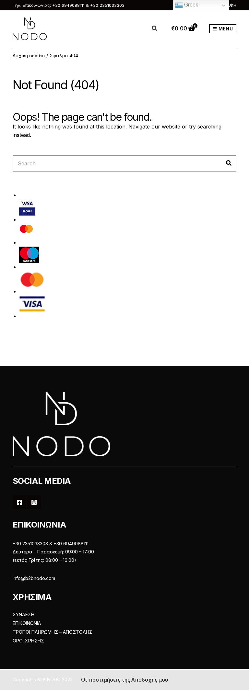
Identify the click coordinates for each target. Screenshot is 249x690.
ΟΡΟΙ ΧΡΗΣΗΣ (28, 640)
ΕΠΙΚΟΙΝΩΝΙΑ (27, 623)
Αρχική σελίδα (29, 55)
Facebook (19, 502)
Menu (225, 28)
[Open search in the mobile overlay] (158, 29)
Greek (190, 4)
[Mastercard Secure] (26, 230)
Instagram (34, 502)
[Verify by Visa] (27, 207)
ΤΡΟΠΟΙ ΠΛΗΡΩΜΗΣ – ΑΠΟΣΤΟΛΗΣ (52, 632)
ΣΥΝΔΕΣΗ (23, 614)
